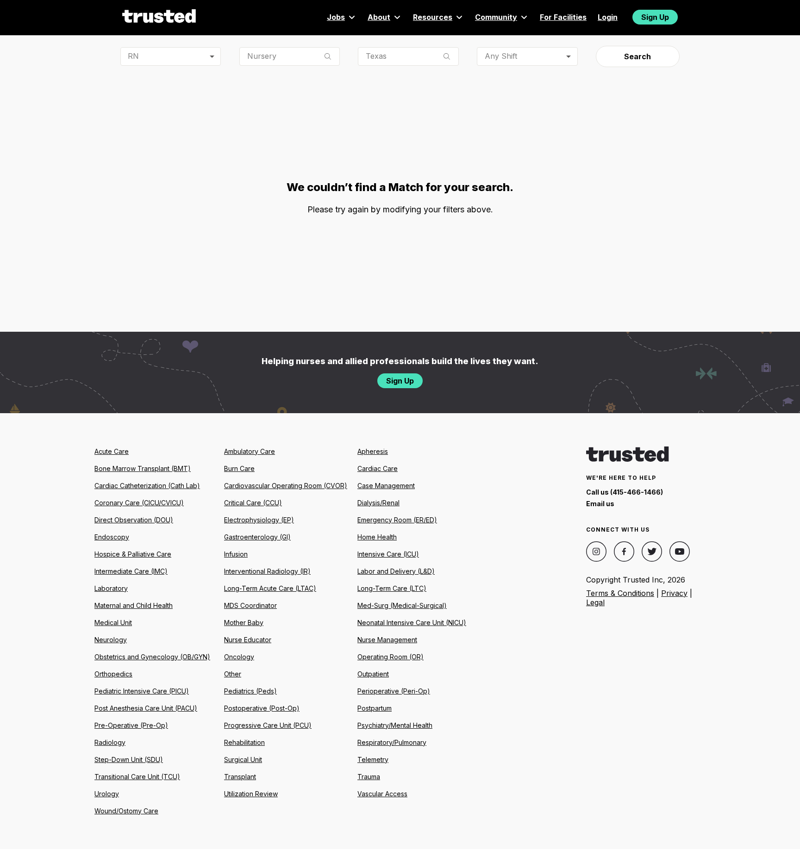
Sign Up (655, 17)
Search (637, 56)
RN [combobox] (133, 56)
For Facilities (563, 17)
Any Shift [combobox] (501, 56)
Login (608, 17)
